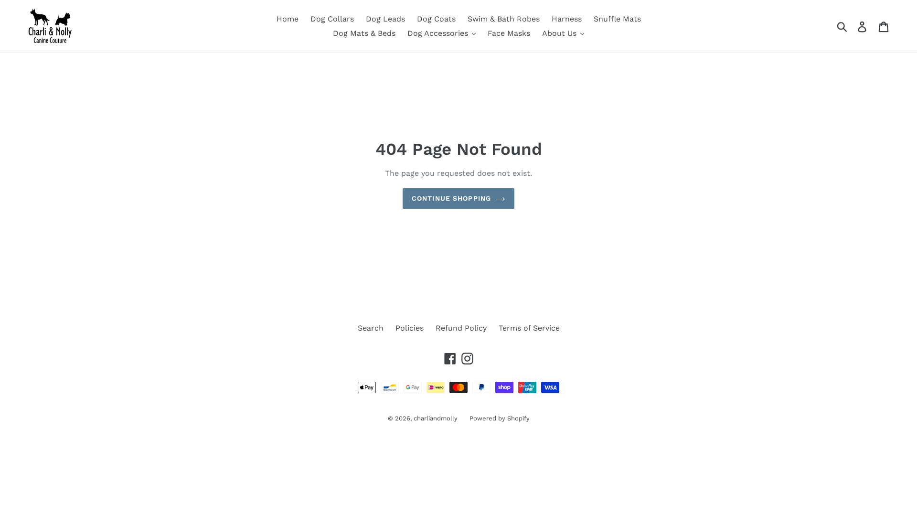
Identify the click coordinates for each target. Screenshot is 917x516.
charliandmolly (436, 418)
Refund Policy (461, 328)
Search (371, 328)
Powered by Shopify (499, 418)
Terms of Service (529, 328)
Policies (409, 328)
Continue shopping (451, 198)
